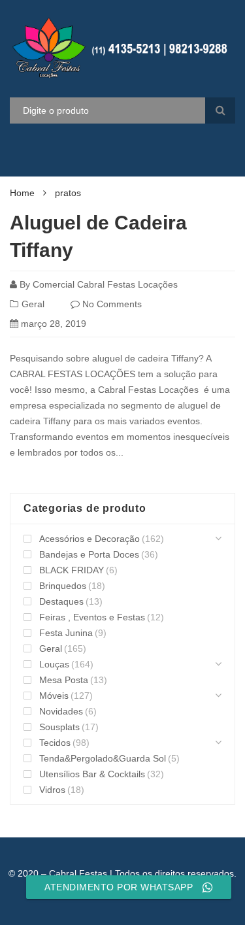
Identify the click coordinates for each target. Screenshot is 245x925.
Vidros (52, 789)
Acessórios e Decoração (89, 538)
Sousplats (59, 727)
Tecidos (55, 742)
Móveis (54, 695)
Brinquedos (62, 585)
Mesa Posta (63, 680)
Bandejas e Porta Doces (89, 554)
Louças (54, 664)
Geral (33, 304)
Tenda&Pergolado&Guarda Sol (102, 758)
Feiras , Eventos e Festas (92, 617)
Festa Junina (66, 633)
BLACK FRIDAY (71, 570)
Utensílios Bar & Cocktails (92, 774)
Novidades (61, 711)
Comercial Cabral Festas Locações (105, 284)
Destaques (61, 601)
